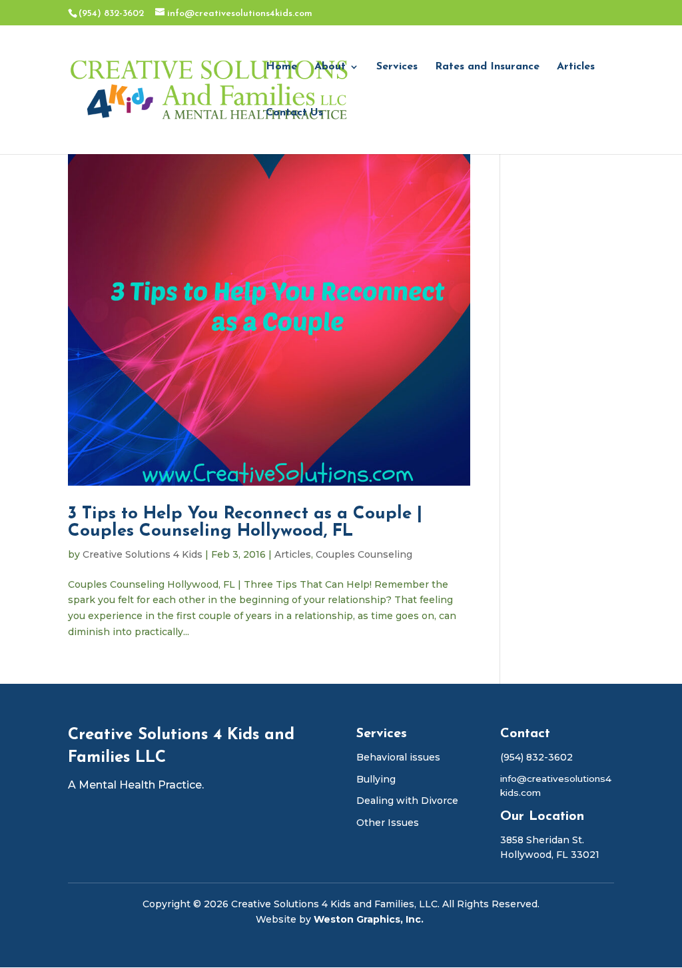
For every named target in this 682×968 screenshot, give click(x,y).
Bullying (376, 779)
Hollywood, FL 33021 (549, 855)
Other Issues (387, 823)
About (330, 67)
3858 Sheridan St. (542, 840)
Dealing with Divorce (407, 801)
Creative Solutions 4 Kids (142, 554)
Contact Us (294, 113)
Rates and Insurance (487, 67)
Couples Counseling (364, 554)
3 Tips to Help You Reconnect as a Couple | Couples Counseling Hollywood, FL (245, 522)
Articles (576, 67)
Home (281, 67)
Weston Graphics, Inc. (370, 919)
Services (397, 67)
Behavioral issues (398, 757)
